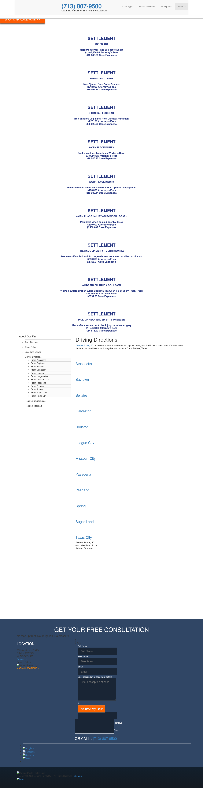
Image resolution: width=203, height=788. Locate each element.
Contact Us (22, 659)
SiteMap (78, 775)
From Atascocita (38, 359)
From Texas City (38, 395)
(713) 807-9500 (82, 6)
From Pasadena (38, 382)
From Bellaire (37, 366)
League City (84, 442)
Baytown (82, 379)
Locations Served (33, 351)
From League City (39, 376)
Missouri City (85, 458)
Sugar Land (84, 521)
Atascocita (83, 363)
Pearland (82, 489)
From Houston (37, 372)
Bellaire (81, 395)
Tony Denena (31, 342)
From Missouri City (40, 379)
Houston (82, 426)
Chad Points (30, 346)
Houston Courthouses (35, 400)
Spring (80, 505)
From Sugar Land (39, 392)
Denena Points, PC (84, 345)
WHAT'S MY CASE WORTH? (22, 19)
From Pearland (38, 385)
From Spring (37, 389)
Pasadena (83, 474)
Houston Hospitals (33, 405)
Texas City (83, 537)
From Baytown (38, 363)
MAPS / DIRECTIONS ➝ (28, 668)
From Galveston (38, 369)
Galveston (83, 410)
